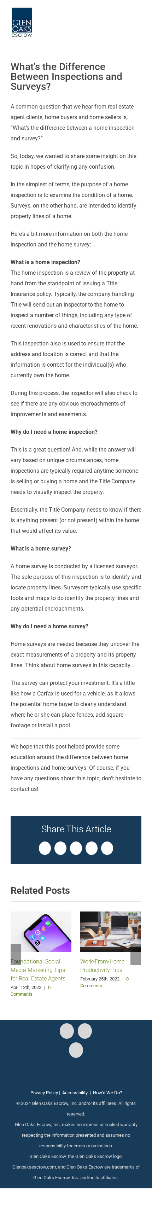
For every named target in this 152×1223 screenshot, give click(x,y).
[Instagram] (85, 1031)
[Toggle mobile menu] (138, 18)
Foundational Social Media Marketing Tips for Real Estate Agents (38, 970)
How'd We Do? (107, 1092)
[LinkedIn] (76, 1050)
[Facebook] (67, 1031)
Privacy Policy (44, 1092)
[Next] (135, 954)
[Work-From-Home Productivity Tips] (110, 931)
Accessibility (75, 1092)
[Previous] (16, 954)
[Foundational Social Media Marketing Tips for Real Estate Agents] (41, 931)
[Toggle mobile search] (126, 18)
